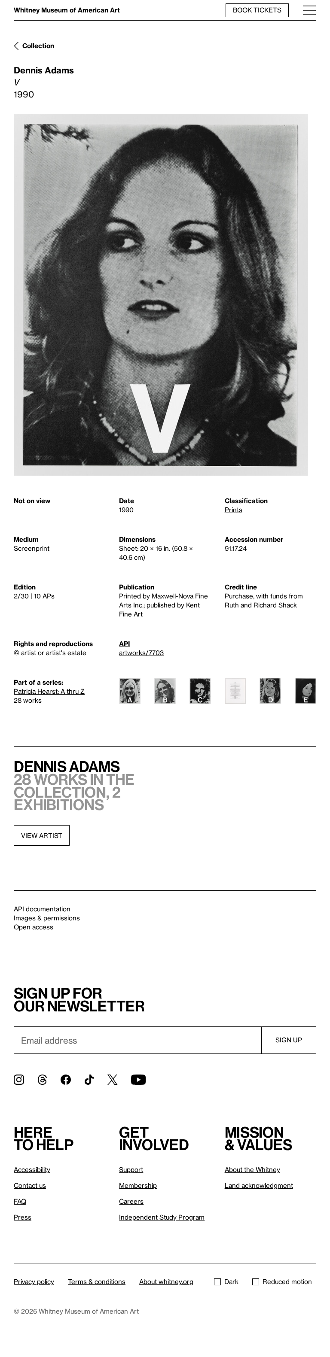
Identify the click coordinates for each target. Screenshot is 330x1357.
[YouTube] (138, 1080)
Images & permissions (47, 918)
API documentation (42, 909)
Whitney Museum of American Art (67, 10)
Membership (138, 1185)
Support (131, 1169)
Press (22, 1217)
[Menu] (309, 10)
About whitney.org (166, 1281)
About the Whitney (252, 1169)
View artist (41, 835)
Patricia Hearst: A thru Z (49, 691)
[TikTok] (89, 1080)
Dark (231, 1281)
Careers (131, 1201)
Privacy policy (34, 1281)
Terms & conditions (96, 1281)
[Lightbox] (161, 295)
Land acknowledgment (259, 1185)
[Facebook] (66, 1080)
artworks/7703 (141, 652)
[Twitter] (112, 1080)
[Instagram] (19, 1080)
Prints (233, 509)
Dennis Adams (44, 70)
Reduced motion (287, 1281)
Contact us (30, 1185)
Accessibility (32, 1169)
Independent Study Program (162, 1217)
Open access (33, 927)
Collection (38, 45)
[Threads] (42, 1080)
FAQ (20, 1201)
